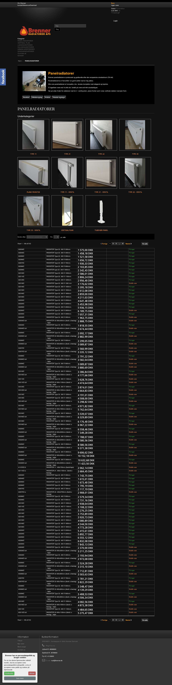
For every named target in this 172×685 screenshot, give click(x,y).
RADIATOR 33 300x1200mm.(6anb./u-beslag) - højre (59, 391)
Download (33, 5)
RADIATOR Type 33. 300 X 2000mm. (59, 428)
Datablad (26, 97)
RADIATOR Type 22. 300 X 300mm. (58, 249)
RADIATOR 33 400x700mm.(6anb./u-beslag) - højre (61, 582)
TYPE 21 (67, 154)
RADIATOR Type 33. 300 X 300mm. (58, 317)
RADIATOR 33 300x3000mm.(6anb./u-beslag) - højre (59, 464)
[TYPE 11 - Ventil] (67, 173)
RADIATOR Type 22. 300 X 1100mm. (59, 276)
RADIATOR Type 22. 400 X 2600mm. (59, 540)
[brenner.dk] (35, 31)
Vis (51, 237)
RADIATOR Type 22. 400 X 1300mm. (59, 513)
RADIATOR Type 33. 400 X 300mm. (58, 547)
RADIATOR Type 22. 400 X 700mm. (58, 488)
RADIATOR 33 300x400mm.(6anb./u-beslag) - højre (61, 329)
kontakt (20, 5)
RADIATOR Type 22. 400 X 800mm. (58, 496)
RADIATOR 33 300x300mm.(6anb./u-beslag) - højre (61, 321)
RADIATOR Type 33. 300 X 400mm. (58, 325)
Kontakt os (21, 650)
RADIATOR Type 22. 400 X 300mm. (58, 475)
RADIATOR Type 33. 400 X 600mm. (58, 570)
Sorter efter (22, 237)
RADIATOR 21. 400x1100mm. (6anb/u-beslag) (59, 471)
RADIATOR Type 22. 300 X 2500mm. (59, 307)
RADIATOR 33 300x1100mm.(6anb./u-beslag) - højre (59, 383)
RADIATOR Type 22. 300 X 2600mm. (59, 310)
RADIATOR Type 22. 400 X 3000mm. (59, 544)
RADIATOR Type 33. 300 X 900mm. (58, 363)
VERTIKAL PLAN (24, 43)
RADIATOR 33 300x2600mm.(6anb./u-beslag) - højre (59, 456)
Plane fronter (33, 192)
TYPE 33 (135, 154)
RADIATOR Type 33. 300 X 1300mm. (59, 394)
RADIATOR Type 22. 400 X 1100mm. (59, 506)
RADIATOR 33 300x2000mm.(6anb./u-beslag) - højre (59, 433)
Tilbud (20, 640)
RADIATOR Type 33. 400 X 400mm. (58, 555)
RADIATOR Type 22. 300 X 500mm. (58, 256)
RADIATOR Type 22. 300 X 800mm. (58, 266)
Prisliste (47, 97)
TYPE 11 (33, 154)
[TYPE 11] (33, 135)
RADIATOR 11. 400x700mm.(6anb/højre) (60, 467)
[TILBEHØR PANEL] (101, 211)
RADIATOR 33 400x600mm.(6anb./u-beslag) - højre (61, 575)
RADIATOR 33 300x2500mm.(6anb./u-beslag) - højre (59, 448)
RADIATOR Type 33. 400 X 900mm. (58, 593)
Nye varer (21, 644)
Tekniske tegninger (59, 97)
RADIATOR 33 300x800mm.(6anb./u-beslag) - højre (61, 360)
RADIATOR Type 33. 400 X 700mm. (58, 578)
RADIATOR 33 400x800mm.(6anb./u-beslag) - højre (61, 590)
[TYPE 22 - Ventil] (135, 173)
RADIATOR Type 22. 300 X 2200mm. (59, 303)
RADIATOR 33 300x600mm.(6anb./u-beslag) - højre (61, 345)
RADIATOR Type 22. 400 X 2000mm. (59, 530)
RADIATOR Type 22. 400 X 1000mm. (59, 503)
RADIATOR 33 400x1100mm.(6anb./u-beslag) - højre (59, 613)
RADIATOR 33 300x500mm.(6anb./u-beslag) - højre (61, 337)
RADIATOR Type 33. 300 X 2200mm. (59, 436)
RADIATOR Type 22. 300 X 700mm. (58, 263)
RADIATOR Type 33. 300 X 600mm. (58, 340)
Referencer (26, 5)
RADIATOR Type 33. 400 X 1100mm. (59, 609)
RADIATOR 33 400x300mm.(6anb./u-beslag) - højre (61, 551)
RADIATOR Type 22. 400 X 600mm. (58, 485)
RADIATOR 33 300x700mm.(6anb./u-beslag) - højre (61, 352)
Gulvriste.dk (22, 53)
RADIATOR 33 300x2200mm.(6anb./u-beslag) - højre (59, 441)
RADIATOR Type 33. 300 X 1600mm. (59, 413)
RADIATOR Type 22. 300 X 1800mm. (59, 297)
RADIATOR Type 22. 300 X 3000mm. (59, 314)
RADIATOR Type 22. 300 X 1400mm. (59, 286)
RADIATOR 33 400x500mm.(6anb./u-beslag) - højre (61, 567)
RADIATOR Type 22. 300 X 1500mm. (59, 290)
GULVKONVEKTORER (26, 47)
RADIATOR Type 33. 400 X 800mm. (58, 586)
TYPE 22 (101, 154)
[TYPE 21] (67, 135)
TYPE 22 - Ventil (135, 192)
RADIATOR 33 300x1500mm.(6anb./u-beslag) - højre (59, 410)
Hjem (20, 61)
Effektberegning (37, 97)
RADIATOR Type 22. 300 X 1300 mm (59, 283)
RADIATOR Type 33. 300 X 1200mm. (59, 386)
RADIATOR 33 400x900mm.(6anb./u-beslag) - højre (61, 598)
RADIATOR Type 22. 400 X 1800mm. (59, 527)
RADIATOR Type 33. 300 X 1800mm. (59, 421)
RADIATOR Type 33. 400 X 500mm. (58, 562)
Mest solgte (22, 647)
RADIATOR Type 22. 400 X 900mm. (58, 500)
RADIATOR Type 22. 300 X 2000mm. (59, 300)
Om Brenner (22, 3)
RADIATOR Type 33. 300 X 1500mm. (59, 405)
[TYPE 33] (135, 135)
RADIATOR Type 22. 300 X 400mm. (58, 253)
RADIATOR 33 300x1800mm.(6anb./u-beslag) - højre (59, 425)
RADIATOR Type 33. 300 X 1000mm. (59, 371)
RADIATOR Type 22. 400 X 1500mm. (59, 520)
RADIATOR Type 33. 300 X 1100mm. (59, 379)
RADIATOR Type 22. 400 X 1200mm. (59, 510)
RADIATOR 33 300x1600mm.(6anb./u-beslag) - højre (59, 417)
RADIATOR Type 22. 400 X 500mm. (58, 482)
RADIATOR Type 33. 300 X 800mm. (58, 356)
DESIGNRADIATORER (26, 51)
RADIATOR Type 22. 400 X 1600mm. (59, 523)
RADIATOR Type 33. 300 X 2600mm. (59, 452)
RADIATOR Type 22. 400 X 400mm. (58, 478)
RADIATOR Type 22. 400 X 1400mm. (59, 516)
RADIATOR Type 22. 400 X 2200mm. (59, 533)
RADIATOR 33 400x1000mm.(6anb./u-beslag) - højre (59, 605)
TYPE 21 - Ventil (101, 192)
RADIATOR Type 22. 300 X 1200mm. (59, 280)
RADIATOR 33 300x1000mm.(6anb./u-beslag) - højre (59, 375)
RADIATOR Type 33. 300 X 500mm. (58, 332)
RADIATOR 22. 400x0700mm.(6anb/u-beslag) (59, 493)
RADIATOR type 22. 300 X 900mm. (58, 270)
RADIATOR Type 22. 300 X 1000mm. (59, 273)
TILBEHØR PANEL (101, 230)
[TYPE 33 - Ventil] (33, 211)
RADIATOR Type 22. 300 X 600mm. (58, 259)
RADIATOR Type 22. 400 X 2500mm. (59, 537)
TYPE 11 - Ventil (67, 192)
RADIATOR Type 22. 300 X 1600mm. (59, 293)
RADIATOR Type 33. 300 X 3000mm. (59, 459)
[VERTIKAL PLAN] (67, 211)
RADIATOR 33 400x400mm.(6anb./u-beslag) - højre (61, 559)
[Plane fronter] (33, 173)
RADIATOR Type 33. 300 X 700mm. (58, 348)
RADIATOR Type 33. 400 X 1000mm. (59, 601)
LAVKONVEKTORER (25, 45)
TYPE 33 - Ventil (33, 230)
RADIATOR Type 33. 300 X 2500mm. (59, 444)
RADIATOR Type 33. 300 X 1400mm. (59, 398)
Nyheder (21, 55)
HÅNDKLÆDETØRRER (26, 49)
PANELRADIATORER (25, 41)
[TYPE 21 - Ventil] (101, 173)
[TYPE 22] (101, 135)
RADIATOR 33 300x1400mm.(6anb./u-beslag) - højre (59, 402)
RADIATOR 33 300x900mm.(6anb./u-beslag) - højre (61, 368)
